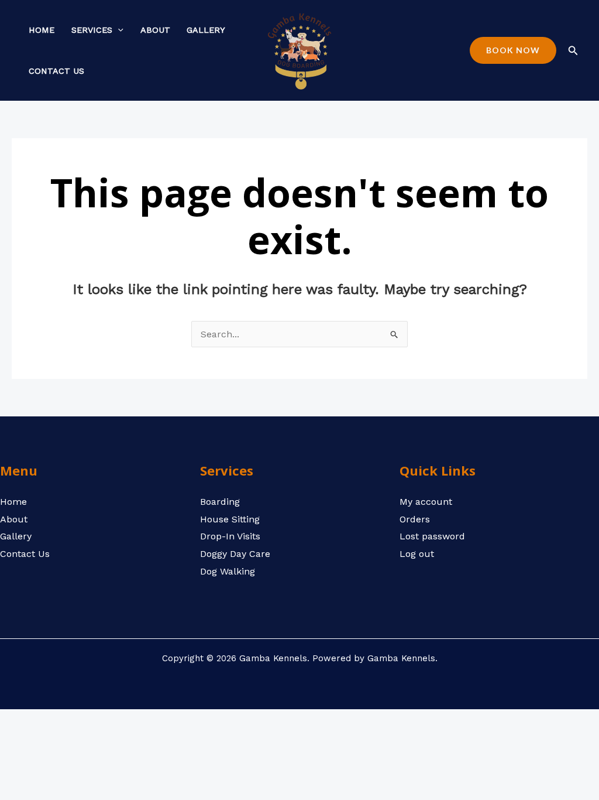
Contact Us (56, 71)
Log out (417, 553)
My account (426, 501)
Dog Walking (227, 571)
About (155, 30)
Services (91, 30)
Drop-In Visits (230, 536)
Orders (415, 519)
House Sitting (230, 519)
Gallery (206, 30)
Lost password (432, 536)
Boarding (220, 501)
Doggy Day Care (235, 553)
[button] (117, 30)
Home (41, 30)
